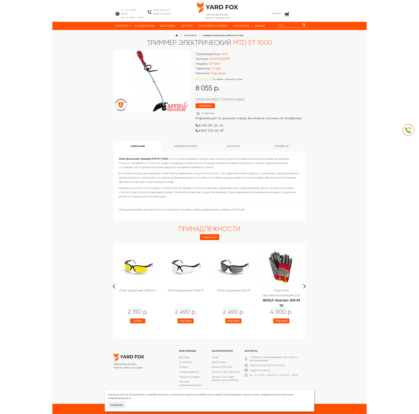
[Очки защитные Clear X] (186, 267)
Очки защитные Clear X (185, 290)
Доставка (184, 357)
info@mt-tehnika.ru (260, 370)
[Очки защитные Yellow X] (138, 267)
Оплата (183, 367)
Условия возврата (189, 372)
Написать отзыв (233, 79)
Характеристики (185, 146)
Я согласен (117, 405)
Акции (215, 357)
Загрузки (233, 146)
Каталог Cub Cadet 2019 (225, 372)
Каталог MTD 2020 (222, 367)
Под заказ (186, 321)
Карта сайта (219, 362)
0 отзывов (217, 79)
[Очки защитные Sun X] (233, 267)
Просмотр (129, 330)
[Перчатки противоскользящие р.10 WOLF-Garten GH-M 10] (281, 267)
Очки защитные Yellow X (137, 290)
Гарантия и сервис (189, 376)
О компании (185, 362)
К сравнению (208, 113)
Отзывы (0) (281, 146)
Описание (138, 146)
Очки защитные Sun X (233, 290)
